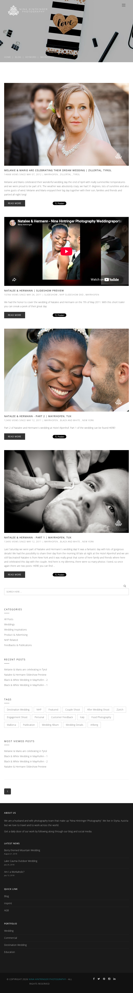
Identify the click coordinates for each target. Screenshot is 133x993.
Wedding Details (74, 724)
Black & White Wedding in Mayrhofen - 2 (26, 679)
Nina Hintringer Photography (47, 979)
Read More (14, 203)
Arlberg (94, 724)
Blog (18, 57)
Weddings (9, 624)
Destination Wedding (18, 709)
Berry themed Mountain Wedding (22, 850)
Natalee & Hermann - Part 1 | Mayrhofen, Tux (37, 537)
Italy (82, 717)
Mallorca (11, 724)
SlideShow (50, 294)
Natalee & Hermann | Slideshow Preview (34, 290)
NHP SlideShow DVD (71, 294)
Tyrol (76, 174)
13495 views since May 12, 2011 (23, 541)
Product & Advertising (16, 634)
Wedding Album (50, 724)
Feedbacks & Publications (18, 645)
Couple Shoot (72, 709)
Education (9, 952)
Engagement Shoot (17, 717)
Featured (53, 709)
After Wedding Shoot (98, 709)
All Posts (8, 619)
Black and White (70, 420)
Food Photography (101, 717)
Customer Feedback (62, 717)
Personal (39, 717)
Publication (29, 724)
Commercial (10, 937)
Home (7, 57)
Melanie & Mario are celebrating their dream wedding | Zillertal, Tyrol (58, 170)
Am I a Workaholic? (14, 871)
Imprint (8, 903)
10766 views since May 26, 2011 (23, 294)
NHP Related (11, 640)
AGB (6, 910)
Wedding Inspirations (15, 629)
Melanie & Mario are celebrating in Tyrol (25, 669)
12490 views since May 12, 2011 (23, 420)
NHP (39, 709)
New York (88, 420)
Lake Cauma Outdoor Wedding (20, 861)
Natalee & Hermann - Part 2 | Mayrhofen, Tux (37, 416)
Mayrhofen (47, 57)
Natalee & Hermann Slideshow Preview (25, 674)
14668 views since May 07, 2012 (23, 174)
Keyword (30, 57)
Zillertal (65, 174)
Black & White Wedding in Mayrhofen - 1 (26, 685)
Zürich (120, 709)
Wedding (9, 930)
